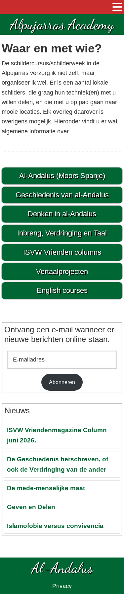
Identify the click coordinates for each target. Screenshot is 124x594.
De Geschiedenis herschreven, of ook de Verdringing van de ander (57, 464)
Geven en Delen (31, 506)
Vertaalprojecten (62, 271)
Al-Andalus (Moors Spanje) (62, 175)
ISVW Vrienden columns (62, 252)
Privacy (62, 586)
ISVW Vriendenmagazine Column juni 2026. (57, 435)
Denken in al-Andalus (62, 214)
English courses (62, 290)
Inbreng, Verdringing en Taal (62, 233)
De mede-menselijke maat (46, 488)
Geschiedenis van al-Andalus (62, 195)
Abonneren (62, 382)
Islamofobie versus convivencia (55, 525)
